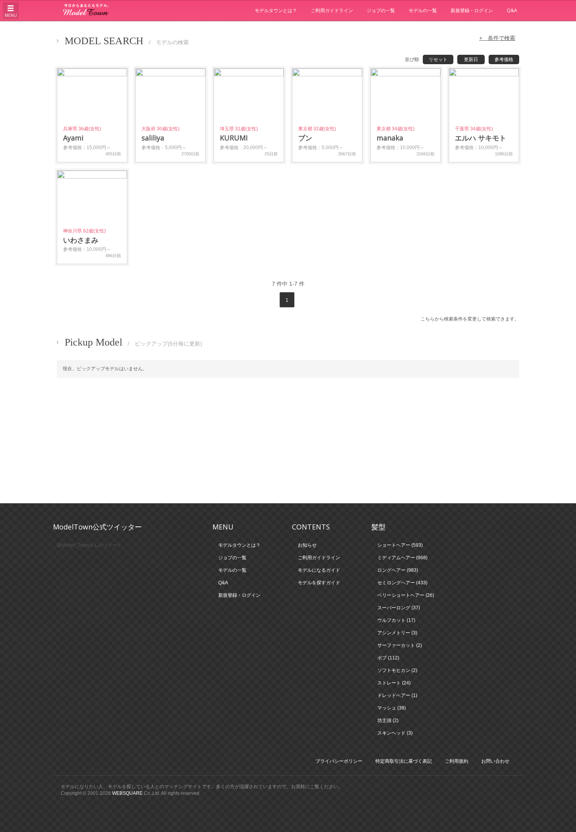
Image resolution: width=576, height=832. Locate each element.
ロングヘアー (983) (397, 570)
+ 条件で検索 (497, 38)
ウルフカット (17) (396, 620)
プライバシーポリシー (338, 761)
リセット (438, 59)
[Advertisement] (288, 440)
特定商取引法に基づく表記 (403, 761)
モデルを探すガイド (319, 582)
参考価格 (503, 59)
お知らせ (307, 545)
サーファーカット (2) (399, 645)
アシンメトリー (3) (397, 633)
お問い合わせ (495, 761)
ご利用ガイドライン (332, 10)
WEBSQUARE (127, 793)
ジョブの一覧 (381, 10)
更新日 (471, 59)
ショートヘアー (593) (400, 545)
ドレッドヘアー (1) (397, 695)
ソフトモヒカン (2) (397, 670)
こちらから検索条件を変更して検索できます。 (469, 319)
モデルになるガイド (319, 570)
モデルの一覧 (423, 10)
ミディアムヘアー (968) (402, 557)
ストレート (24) (394, 683)
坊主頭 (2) (387, 720)
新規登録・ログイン (472, 10)
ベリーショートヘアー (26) (405, 595)
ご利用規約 (456, 761)
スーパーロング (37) (398, 607)
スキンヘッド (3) (395, 733)
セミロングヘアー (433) (402, 582)
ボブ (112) (388, 658)
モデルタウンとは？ (276, 10)
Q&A (512, 10)
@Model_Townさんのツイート (89, 545)
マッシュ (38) (391, 708)
